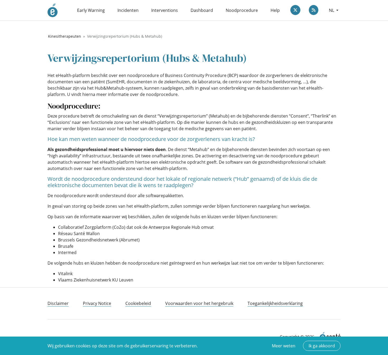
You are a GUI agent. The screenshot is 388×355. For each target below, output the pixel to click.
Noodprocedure (242, 10)
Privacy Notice (97, 303)
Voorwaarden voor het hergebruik (199, 303)
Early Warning (91, 10)
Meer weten (283, 346)
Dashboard (202, 10)
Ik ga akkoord (322, 346)
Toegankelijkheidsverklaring (275, 303)
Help (275, 10)
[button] (333, 10)
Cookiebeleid (138, 303)
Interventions (164, 10)
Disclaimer (58, 303)
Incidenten (128, 10)
